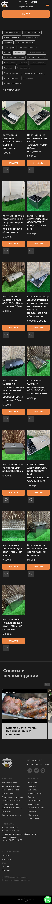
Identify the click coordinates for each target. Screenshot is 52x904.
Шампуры (8, 68)
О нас (4, 863)
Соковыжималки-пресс (14, 58)
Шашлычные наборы (37, 58)
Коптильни (19, 53)
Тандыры (8, 42)
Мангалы (32, 786)
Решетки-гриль (23, 68)
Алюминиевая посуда (13, 83)
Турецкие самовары (25, 42)
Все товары (28, 78)
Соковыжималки (36, 808)
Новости (6, 870)
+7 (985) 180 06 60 (26, 7)
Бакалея (23, 63)
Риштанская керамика (29, 47)
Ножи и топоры (38, 63)
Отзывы (5, 866)
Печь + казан (9, 63)
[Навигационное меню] (47, 5)
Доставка (6, 859)
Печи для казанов (11, 37)
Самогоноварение (36, 53)
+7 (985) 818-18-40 (10, 831)
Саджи (7, 53)
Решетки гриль (35, 801)
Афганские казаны (32, 32)
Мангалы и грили (31, 37)
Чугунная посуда (11, 73)
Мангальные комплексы (33, 73)
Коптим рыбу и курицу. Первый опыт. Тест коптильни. (21, 731)
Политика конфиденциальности (15, 880)
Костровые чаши (11, 78)
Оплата (5, 856)
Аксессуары (9, 47)
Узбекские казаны (11, 32)
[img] (5, 4)
